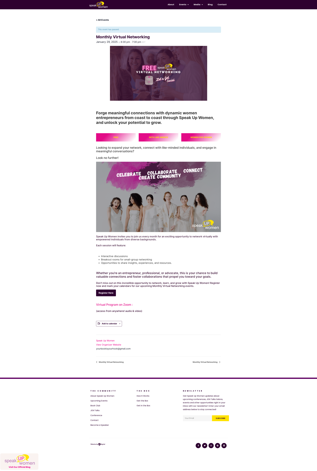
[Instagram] (211, 445)
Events (182, 4)
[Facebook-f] (198, 445)
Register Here (106, 293)
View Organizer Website (108, 344)
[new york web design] (97, 445)
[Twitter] (204, 445)
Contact (222, 4)
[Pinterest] (217, 445)
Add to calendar (109, 323)
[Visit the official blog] (19, 469)
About (171, 4)
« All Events (102, 20)
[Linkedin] (224, 445)
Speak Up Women (105, 340)
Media (197, 4)
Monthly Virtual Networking (111, 362)
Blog (210, 4)
